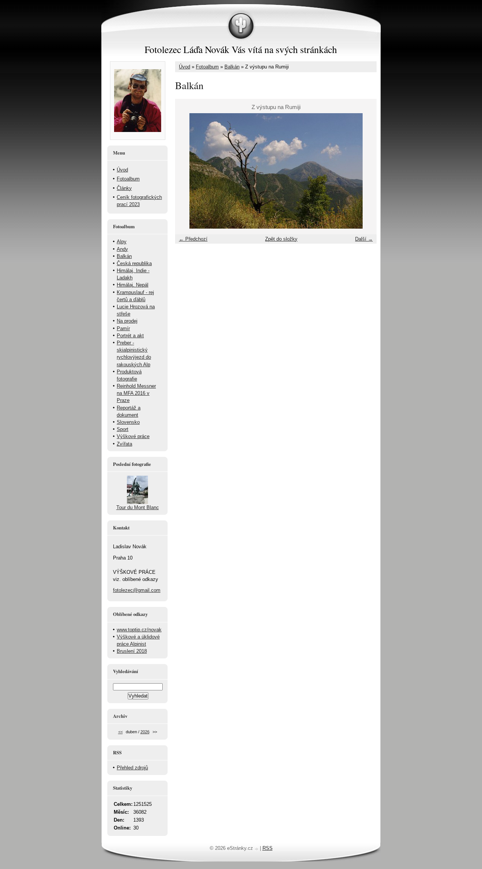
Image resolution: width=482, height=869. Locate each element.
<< (120, 731)
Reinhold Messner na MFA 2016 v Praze (136, 393)
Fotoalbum (207, 67)
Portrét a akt (130, 335)
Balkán (231, 67)
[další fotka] (364, 171)
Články (124, 188)
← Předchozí (193, 239)
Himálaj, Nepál (132, 285)
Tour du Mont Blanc (137, 507)
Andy (122, 249)
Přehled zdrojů (132, 767)
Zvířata (124, 444)
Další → (364, 239)
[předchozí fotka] (187, 171)
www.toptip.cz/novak (139, 629)
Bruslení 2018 (132, 651)
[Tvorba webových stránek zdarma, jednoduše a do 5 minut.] (257, 849)
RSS (267, 848)
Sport (122, 429)
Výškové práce (133, 436)
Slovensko (128, 422)
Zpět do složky (281, 239)
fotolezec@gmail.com (136, 590)
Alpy (122, 241)
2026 (144, 731)
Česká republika (134, 263)
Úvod (184, 67)
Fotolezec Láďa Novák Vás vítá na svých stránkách (241, 49)
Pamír (123, 328)
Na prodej (127, 321)
